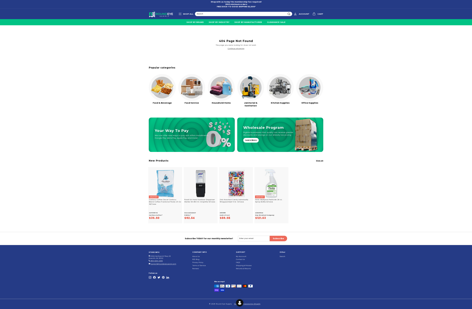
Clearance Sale (276, 22)
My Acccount (241, 256)
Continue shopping (236, 48)
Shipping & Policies (244, 265)
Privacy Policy (197, 262)
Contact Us (240, 259)
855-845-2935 (157, 261)
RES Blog (195, 259)
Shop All (186, 14)
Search (282, 256)
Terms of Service (199, 265)
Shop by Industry (219, 22)
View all (319, 161)
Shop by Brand (195, 22)
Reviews (195, 269)
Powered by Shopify (251, 304)
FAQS (238, 262)
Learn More (251, 140)
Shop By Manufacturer (248, 22)
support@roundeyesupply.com (163, 264)
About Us (196, 256)
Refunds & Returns (243, 269)
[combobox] (243, 14)
